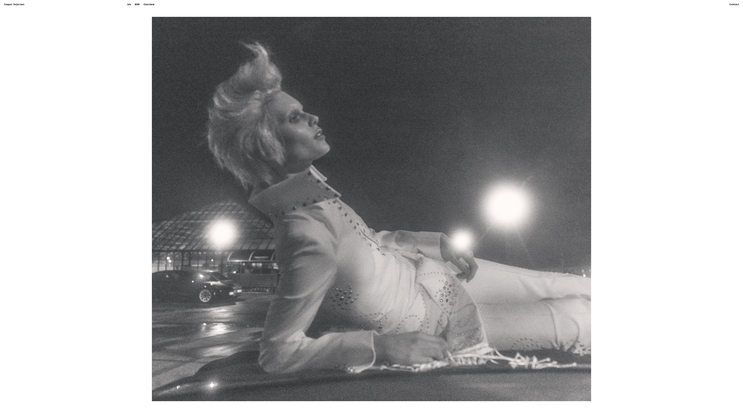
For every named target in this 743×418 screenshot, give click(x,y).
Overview (148, 4)
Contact (734, 4)
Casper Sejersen (14, 4)
